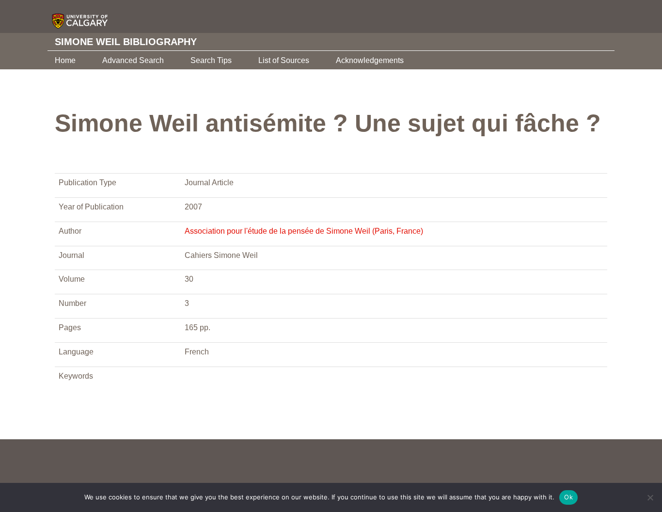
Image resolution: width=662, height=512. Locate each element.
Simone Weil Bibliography (126, 42)
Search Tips (211, 60)
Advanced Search (133, 60)
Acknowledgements (370, 60)
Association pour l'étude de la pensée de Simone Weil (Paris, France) (304, 231)
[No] (650, 497)
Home (65, 60)
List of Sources (283, 60)
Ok (568, 497)
